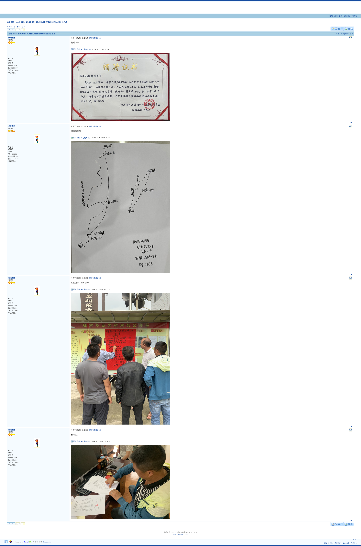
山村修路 (20, 22)
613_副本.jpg (85, 138)
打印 (337, 34)
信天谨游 (10, 22)
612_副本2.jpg (86, 49)
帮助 (355, 16)
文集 (94, 38)
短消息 (98, 38)
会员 (345, 16)
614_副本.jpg (85, 289)
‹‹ (16, 30)
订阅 (347, 34)
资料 (90, 38)
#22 (350, 126)
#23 (350, 278)
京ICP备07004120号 (180, 535)
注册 (336, 16)
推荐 (342, 34)
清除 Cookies (328, 543)
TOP (354, 539)
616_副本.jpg (85, 441)
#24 (350, 430)
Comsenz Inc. (47, 542)
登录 (340, 16)
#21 (350, 38)
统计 (349, 16)
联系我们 (337, 543)
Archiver (354, 543)
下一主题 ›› (21, 27)
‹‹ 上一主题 (11, 27)
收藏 (351, 34)
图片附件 (76, 49)
